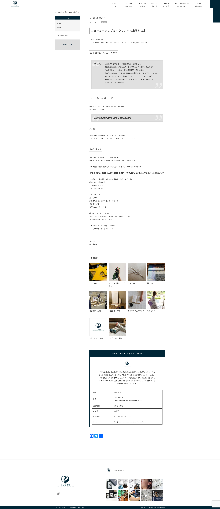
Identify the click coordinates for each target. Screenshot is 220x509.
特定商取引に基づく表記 (77, 507)
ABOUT (142, 4)
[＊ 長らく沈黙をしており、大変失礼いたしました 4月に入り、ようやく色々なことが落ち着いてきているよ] (111, 495)
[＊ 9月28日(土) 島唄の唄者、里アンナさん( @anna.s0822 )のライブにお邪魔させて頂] (123, 495)
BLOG (104, 22)
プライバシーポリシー (61, 507)
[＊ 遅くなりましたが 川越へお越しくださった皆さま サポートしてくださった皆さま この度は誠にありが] (157, 495)
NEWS (59, 27)
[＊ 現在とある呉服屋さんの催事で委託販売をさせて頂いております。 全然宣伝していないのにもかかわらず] (134, 484)
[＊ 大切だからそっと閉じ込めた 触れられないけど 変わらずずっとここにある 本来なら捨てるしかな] (123, 484)
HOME (114, 4)
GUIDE (198, 4)
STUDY (166, 4)
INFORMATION (182, 4)
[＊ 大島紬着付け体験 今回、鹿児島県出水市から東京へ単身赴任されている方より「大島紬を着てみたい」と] (134, 495)
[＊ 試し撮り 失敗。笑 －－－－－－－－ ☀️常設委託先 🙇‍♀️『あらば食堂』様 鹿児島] (146, 495)
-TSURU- (128, 4)
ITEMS (154, 4)
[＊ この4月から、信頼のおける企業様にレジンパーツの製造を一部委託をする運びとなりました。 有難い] (157, 484)
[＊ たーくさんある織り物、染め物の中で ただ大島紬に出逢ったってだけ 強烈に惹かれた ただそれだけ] (146, 484)
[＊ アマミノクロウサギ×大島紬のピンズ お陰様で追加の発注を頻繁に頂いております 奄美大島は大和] (111, 484)
